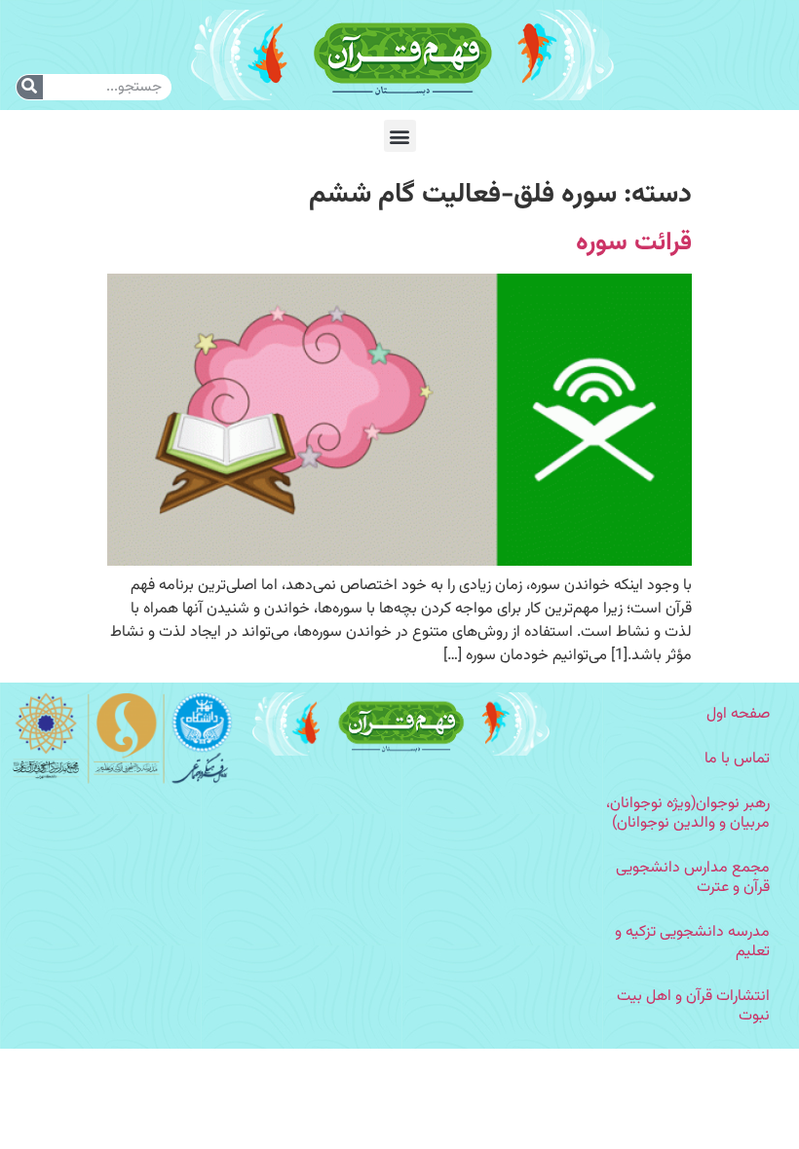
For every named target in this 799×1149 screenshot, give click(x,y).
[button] (400, 136)
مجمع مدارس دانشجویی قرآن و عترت (693, 878)
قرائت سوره (634, 243)
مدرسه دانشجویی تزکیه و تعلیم (692, 942)
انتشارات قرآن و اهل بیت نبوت (693, 1006)
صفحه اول (738, 714)
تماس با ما (737, 759)
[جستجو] (30, 87)
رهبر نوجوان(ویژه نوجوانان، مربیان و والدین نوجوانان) (688, 813)
